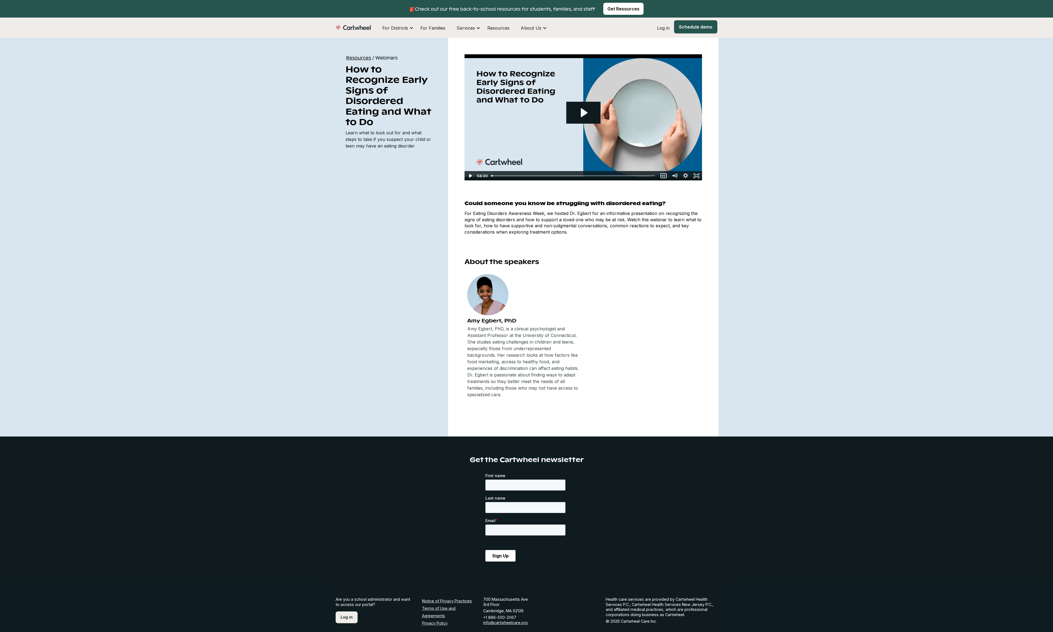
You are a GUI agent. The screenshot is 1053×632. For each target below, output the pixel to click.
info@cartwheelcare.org (505, 622)
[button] (398, 28)
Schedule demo (695, 27)
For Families (432, 28)
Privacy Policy (435, 623)
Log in (663, 28)
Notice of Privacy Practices (447, 601)
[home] (353, 27)
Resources (498, 28)
